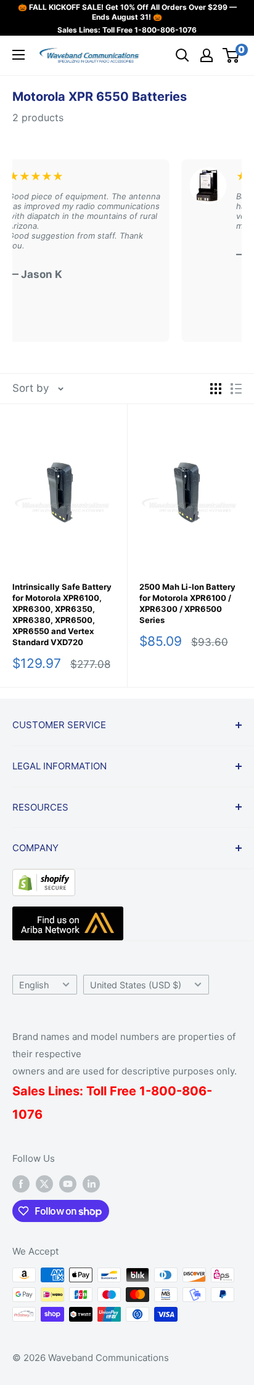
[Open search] (182, 55)
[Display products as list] (236, 388)
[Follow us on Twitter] (44, 1184)
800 (163, 1091)
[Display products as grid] (215, 388)
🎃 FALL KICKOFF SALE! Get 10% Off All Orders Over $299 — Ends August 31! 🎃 (127, 12)
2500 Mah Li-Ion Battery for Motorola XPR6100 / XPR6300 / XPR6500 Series (187, 603)
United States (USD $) (135, 985)
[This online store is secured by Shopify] (43, 878)
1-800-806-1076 (165, 29)
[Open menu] (18, 55)
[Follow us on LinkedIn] (91, 1184)
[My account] (206, 55)
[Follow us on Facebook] (21, 1184)
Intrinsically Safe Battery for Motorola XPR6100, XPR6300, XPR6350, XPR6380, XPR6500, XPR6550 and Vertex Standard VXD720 (62, 614)
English (34, 985)
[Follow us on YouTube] (67, 1184)
